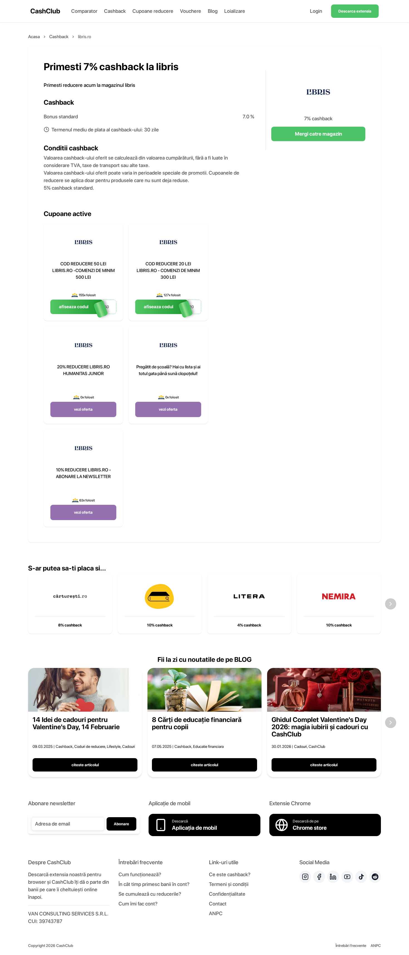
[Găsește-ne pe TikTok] (361, 877)
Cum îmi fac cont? (138, 904)
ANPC (216, 913)
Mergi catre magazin (318, 134)
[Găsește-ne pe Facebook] (319, 877)
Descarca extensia (354, 11)
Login (316, 11)
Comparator (84, 11)
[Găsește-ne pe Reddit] (375, 877)
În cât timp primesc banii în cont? (154, 884)
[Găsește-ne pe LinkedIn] (333, 877)
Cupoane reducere (152, 11)
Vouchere (190, 11)
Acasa (34, 36)
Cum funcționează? (140, 874)
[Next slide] (390, 603)
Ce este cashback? (229, 874)
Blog (213, 11)
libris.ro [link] (84, 36)
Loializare (234, 11)
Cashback (115, 11)
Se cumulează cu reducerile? (150, 894)
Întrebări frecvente (351, 945)
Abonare (121, 824)
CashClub (45, 11)
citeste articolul (85, 765)
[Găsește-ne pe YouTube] (347, 877)
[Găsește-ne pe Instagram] (305, 877)
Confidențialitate (227, 894)
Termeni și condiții (228, 884)
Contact (217, 904)
